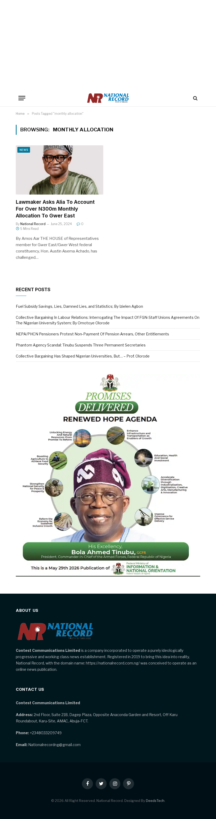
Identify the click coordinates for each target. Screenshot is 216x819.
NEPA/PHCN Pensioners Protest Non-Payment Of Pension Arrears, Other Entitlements (92, 334)
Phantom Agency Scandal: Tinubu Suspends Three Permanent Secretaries (81, 345)
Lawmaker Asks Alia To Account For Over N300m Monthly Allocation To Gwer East (55, 209)
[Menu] (21, 98)
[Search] (195, 98)
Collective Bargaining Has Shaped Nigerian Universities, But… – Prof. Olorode (83, 356)
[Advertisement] (108, 45)
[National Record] (108, 98)
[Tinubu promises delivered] (108, 575)
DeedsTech (155, 800)
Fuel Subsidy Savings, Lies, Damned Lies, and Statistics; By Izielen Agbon (79, 306)
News (23, 149)
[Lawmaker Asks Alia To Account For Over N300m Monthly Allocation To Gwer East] (59, 170)
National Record (33, 224)
